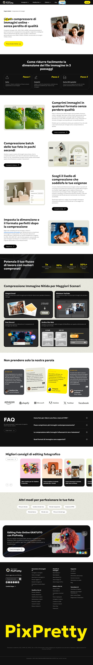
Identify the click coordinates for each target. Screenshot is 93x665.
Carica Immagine (15, 549)
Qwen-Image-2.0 (57, 579)
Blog (56, 2)
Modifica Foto (36, 2)
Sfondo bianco (32, 512)
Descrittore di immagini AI (38, 577)
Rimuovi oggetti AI (36, 579)
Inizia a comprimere (59, 132)
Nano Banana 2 (56, 572)
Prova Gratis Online (12, 44)
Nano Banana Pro (57, 577)
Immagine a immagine (37, 572)
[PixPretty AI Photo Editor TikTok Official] (14, 582)
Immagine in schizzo (58, 599)
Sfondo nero (44, 512)
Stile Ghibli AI (56, 591)
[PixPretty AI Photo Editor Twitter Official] (16, 582)
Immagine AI (24, 2)
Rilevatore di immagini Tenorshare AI (76, 592)
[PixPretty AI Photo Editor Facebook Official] (9, 582)
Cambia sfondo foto (36, 594)
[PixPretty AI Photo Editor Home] (14, 570)
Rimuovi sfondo (23, 507)
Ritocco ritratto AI (36, 606)
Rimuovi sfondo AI (36, 592)
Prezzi (62, 2)
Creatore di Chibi (57, 601)
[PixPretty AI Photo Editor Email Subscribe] (20, 578)
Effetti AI (47, 2)
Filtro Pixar (55, 606)
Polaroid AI (55, 608)
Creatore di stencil (57, 603)
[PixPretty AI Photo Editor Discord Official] (18, 582)
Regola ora (9, 246)
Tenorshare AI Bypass (76, 589)
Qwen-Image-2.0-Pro (58, 582)
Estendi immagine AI (37, 582)
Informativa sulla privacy (77, 575)
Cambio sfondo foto (38, 507)
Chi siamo (73, 571)
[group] (30, 472)
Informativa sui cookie (76, 580)
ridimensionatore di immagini (12, 232)
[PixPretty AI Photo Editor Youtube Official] (7, 582)
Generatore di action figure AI (38, 584)
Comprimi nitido (58, 209)
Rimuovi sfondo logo (59, 512)
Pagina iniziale (7, 11)
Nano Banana (56, 575)
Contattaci (73, 573)
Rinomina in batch (36, 601)
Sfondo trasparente (54, 507)
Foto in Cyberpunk (57, 597)
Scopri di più (10, 459)
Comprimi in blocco (11, 165)
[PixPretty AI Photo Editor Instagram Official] (11, 582)
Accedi (87, 2)
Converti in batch (36, 603)
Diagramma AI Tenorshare (77, 597)
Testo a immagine (36, 575)
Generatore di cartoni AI (58, 594)
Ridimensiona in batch (37, 599)
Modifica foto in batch (37, 597)
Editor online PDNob (75, 595)
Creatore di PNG (69, 507)
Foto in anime (56, 588)
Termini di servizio (75, 578)
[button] (7, 484)
